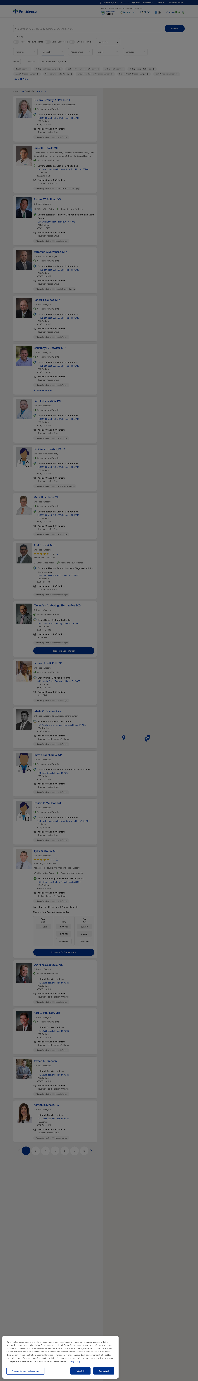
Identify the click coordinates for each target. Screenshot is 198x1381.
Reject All (80, 1371)
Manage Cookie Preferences (25, 1371)
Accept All (104, 1371)
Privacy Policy (73, 1361)
